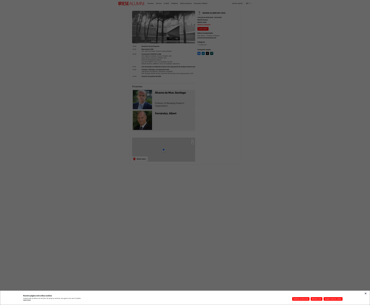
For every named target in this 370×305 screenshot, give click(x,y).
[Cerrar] (365, 293)
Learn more (27, 300)
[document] (185, 298)
